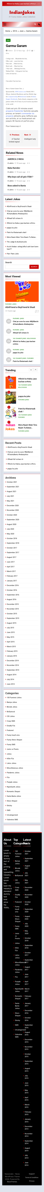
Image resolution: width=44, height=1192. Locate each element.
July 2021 (10, 496)
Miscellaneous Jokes (15, 768)
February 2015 (12, 651)
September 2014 (13, 670)
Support (32, 1174)
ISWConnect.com (20, 91)
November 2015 (13, 609)
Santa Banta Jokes (14, 796)
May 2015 (10, 637)
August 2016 (11, 599)
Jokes (14, 304)
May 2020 (10, 534)
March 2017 (11, 571)
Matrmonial (22, 96)
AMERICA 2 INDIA (16, 159)
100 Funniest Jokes (19, 338)
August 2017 (11, 557)
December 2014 (13, 661)
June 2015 (11, 632)
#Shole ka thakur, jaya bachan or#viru (21, 4)
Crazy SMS (11, 721)
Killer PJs (10, 759)
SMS (8, 40)
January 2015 (12, 656)
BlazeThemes (12, 1182)
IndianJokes (22, 12)
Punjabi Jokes (12, 782)
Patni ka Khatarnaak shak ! (17, 232)
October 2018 (12, 538)
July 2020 (10, 529)
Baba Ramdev (14, 168)
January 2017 (12, 581)
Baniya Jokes (12, 702)
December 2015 (13, 604)
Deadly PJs (11, 726)
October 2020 (12, 515)
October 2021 (12, 482)
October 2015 (12, 614)
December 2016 (13, 585)
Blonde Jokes (12, 707)
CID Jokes (11, 716)
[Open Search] (35, 24)
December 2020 (13, 506)
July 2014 (10, 679)
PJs (8, 777)
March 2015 (11, 647)
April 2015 (10, 642)
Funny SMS (11, 745)
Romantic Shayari (13, 791)
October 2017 (12, 548)
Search (8, 262)
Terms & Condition (31, 1178)
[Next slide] (38, 4)
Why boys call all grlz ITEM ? (20, 177)
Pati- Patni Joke (13, 254)
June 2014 (11, 684)
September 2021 (13, 487)
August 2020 (11, 524)
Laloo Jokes (11, 763)
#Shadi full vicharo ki (15, 218)
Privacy (31, 1181)
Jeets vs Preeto (13, 749)
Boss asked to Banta (17, 186)
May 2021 (10, 501)
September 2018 (13, 543)
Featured (8, 304)
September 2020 (13, 520)
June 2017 (11, 562)
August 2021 (11, 491)
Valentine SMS (12, 820)
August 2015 (11, 623)
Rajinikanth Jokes (13, 787)
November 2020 (13, 510)
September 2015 (13, 618)
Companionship (13, 96)
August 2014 (11, 675)
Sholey (9, 806)
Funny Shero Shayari (14, 740)
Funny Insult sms (13, 735)
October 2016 (12, 590)
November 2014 (13, 665)
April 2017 (10, 567)
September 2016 (13, 595)
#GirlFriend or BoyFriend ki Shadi (19, 206)
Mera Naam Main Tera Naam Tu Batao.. (22, 237)
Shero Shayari (12, 801)
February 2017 (12, 576)
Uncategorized (12, 815)
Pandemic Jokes (13, 773)
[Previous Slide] (35, 4)
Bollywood (31, 338)
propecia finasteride (14, 111)
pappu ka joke (12, 228)
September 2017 (13, 552)
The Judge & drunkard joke (17, 242)
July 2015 (10, 628)
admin (10, 50)
